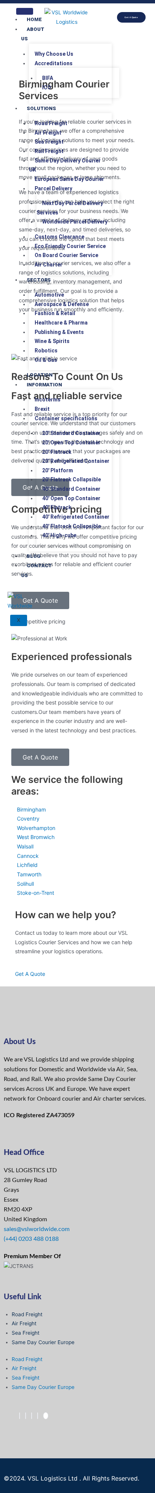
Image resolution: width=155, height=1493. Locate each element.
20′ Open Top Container (71, 442)
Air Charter (48, 265)
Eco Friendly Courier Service (70, 246)
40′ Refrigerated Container (75, 517)
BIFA (47, 78)
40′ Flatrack (56, 507)
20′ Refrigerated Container (75, 461)
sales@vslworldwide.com (37, 1229)
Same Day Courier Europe (43, 1342)
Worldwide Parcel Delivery (75, 222)
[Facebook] (19, 1415)
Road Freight (51, 123)
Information (44, 384)
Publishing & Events (59, 332)
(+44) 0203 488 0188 (31, 1239)
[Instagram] (37, 1415)
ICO (46, 87)
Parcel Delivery (53, 188)
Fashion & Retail (55, 313)
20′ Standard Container (71, 433)
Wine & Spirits (52, 341)
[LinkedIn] (31, 1415)
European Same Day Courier (69, 179)
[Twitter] (25, 1415)
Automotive (49, 295)
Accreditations (54, 63)
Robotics (46, 351)
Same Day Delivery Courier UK (65, 165)
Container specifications (66, 418)
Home (34, 19)
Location (40, 375)
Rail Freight (49, 151)
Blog (34, 556)
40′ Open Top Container (71, 498)
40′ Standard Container (71, 489)
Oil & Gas (46, 360)
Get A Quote (30, 974)
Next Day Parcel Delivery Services (69, 208)
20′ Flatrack (56, 452)
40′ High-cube (59, 535)
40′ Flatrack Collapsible (71, 526)
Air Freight (48, 133)
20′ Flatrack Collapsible (71, 479)
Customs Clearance (59, 237)
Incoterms (48, 400)
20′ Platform (57, 470)
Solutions (41, 108)
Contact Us (36, 570)
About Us (32, 34)
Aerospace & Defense (62, 304)
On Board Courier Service (66, 255)
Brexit (42, 409)
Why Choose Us (54, 54)
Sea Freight (49, 142)
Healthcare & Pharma (61, 323)
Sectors (39, 280)
